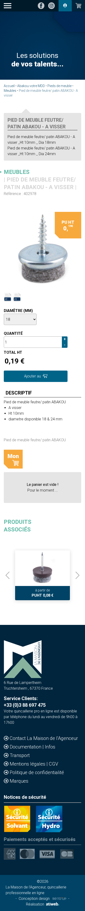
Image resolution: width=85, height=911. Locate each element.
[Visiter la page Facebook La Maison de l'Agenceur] (41, 5)
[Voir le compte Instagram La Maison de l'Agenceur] (51, 5)
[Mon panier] (78, 5)
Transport (20, 755)
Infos (50, 747)
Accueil (9, 86)
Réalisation (35, 904)
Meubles (10, 91)
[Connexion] (65, 5)
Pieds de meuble (59, 86)
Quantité (13, 333)
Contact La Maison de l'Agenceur (44, 738)
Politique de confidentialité (37, 772)
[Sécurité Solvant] (17, 819)
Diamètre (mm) (18, 310)
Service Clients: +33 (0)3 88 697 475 (25, 702)
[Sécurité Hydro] (49, 819)
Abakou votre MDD (31, 86)
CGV (53, 764)
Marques (19, 781)
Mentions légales (28, 764)
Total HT (13, 352)
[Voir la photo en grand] (42, 250)
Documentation (26, 747)
